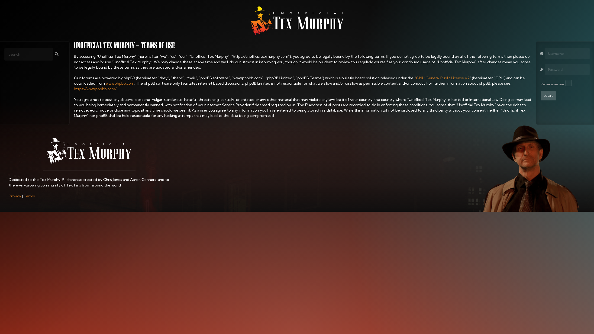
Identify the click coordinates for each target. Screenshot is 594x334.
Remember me (552, 84)
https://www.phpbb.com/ (95, 89)
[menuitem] (15, 196)
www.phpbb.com (120, 83)
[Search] (56, 54)
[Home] (297, 20)
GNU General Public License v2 (442, 78)
